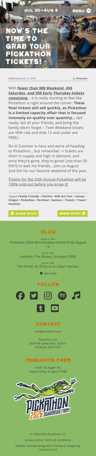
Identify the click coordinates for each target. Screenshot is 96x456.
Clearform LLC (48, 450)
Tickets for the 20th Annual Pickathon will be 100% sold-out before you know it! (47, 182)
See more (50, 273)
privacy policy (34, 440)
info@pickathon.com (48, 331)
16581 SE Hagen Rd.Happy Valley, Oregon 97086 (48, 369)
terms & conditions (58, 440)
